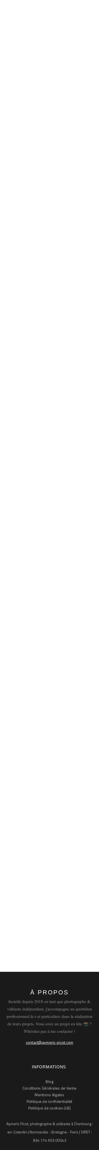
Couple (67, 406)
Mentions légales (49, 1095)
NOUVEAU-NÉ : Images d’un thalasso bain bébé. (43, 380)
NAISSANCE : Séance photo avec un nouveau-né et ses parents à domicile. (49, 882)
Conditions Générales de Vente (49, 1088)
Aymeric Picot (31, 151)
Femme (20, 655)
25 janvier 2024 (28, 419)
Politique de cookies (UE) (49, 1108)
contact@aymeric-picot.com (49, 1042)
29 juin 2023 (69, 920)
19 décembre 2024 (59, 157)
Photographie (25, 157)
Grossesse (40, 412)
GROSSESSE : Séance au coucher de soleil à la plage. (49, 628)
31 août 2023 (26, 662)
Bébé (52, 151)
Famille (20, 412)
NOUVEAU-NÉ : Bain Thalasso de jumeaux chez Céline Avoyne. (45, 124)
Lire (22, 334)
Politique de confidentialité (50, 1101)
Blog (49, 1081)
